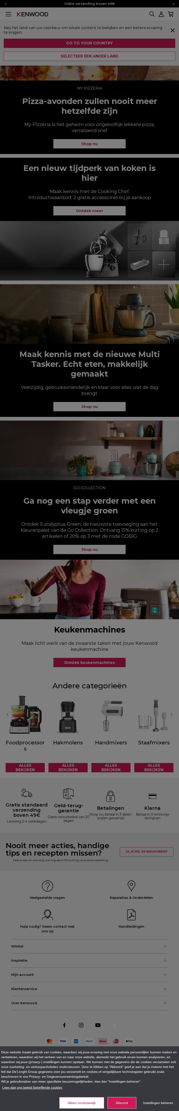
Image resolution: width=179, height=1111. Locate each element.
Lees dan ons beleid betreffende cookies (32, 1087)
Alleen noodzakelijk (82, 1103)
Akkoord (122, 1103)
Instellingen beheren (158, 1103)
